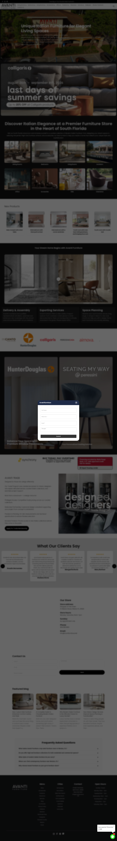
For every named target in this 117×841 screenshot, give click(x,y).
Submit (58, 436)
